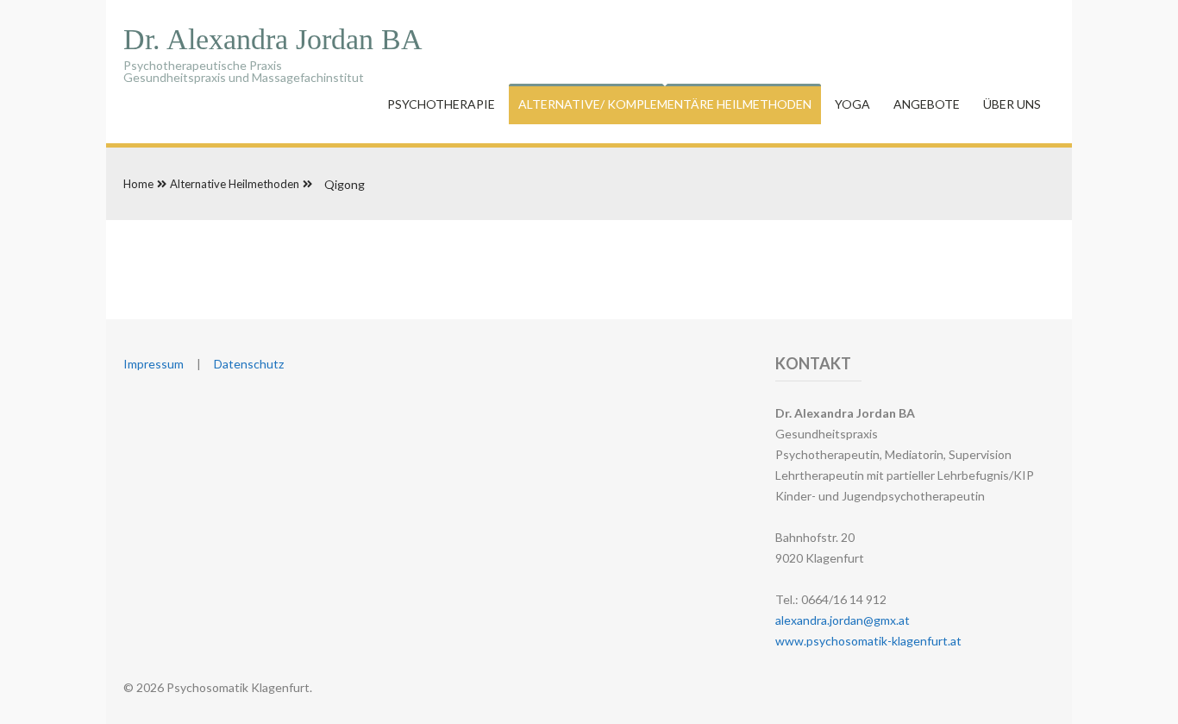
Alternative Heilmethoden (234, 184)
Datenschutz (249, 363)
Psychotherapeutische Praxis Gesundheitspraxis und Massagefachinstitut (273, 61)
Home (138, 184)
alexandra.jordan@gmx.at (842, 620)
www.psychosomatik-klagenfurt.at (868, 640)
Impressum (153, 363)
